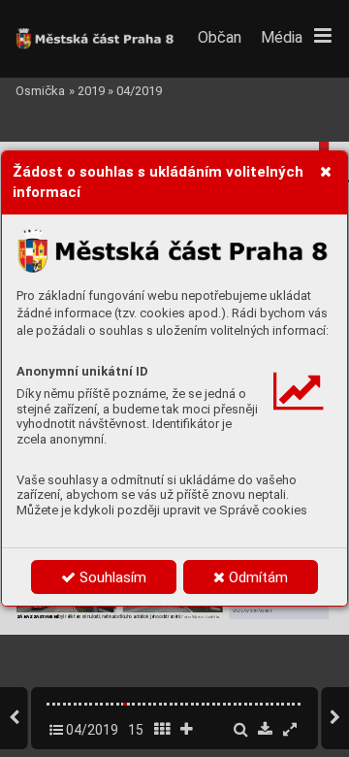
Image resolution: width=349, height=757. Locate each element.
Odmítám (256, 577)
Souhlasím (111, 577)
